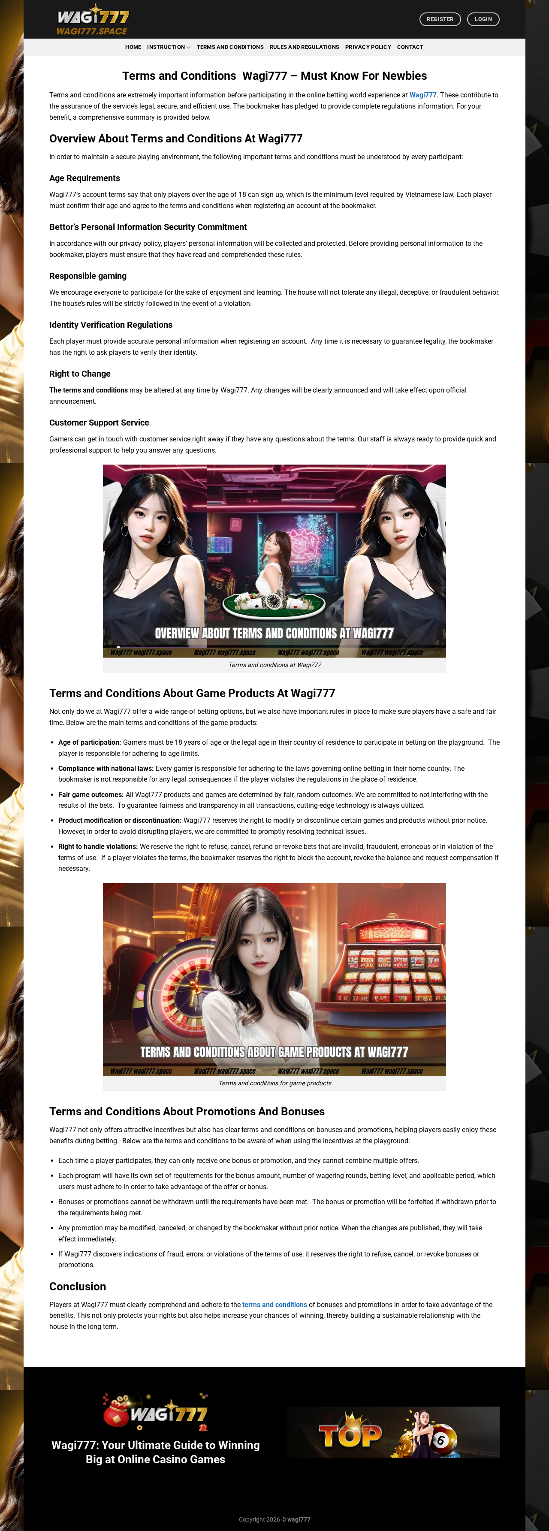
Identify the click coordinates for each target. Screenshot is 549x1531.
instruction (166, 47)
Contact (410, 47)
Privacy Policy (368, 47)
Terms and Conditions (230, 47)
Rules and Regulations (304, 47)
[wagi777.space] (92, 19)
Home (133, 47)
